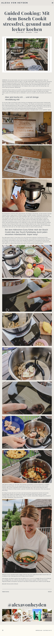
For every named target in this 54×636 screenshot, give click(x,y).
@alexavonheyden (27, 605)
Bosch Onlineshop (31, 578)
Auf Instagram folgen (27, 608)
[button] (52, 3)
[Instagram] (2, 630)
